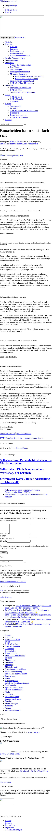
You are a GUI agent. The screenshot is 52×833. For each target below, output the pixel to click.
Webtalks (13, 108)
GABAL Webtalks (12, 646)
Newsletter (14, 101)
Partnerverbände (16, 53)
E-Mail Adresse (6, 538)
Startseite (8, 42)
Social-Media (10, 685)
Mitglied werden (11, 60)
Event (7, 642)
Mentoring (9, 665)
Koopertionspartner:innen (20, 56)
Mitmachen (9, 63)
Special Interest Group (14, 687)
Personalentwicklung (13, 671)
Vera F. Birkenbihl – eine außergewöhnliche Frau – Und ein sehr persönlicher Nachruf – (28, 606)
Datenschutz (10, 825)
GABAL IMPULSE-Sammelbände (24, 110)
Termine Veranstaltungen (15, 58)
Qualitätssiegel (16, 69)
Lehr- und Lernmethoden (15, 655)
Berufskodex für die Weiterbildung (34, 771)
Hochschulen (10, 651)
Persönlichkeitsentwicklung (11, 144)
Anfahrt (8, 821)
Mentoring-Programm (18, 74)
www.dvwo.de (34, 732)
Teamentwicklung (12, 697)
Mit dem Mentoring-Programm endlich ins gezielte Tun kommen (28, 616)
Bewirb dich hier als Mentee (26, 78)
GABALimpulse (16, 99)
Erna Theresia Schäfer (14, 610)
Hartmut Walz (15, 141)
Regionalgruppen (17, 51)
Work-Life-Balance (12, 710)
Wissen (8, 104)
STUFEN (9, 694)
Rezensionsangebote (18, 115)
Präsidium (14, 49)
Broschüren (14, 113)
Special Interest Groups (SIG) (22, 81)
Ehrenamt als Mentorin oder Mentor (29, 76)
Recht (7, 678)
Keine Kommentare (30, 144)
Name (2, 536)
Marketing (9, 662)
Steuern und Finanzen (13, 690)
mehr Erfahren (5, 597)
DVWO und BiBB (12, 639)
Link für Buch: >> (7, 433)
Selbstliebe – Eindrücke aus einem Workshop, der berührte (22, 471)
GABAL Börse (16, 90)
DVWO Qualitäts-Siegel (10, 754)
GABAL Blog (11, 10)
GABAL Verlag (11, 644)
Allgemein (9, 637)
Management (10, 660)
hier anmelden (5, 782)
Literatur (8, 658)
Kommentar (4, 533)
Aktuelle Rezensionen (19, 117)
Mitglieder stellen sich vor (20, 88)
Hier (2, 590)
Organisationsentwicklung (15, 669)
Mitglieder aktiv (11, 667)
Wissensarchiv (15, 106)
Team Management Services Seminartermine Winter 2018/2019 (22, 491)
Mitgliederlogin (11, 5)
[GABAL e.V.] (22, 25)
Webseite (3, 541)
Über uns (8, 44)
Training (8, 701)
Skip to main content (8, 1)
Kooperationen (11, 653)
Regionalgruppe (11, 681)
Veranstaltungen (11, 703)
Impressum (9, 827)
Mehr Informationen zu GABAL (13, 582)
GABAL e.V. (20, 37)
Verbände (9, 706)
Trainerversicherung (13, 699)
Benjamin (9, 624)
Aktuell (8, 635)
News (7, 94)
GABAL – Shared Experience (22, 83)
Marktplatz (9, 85)
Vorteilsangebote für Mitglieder (22, 92)
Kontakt (8, 12)
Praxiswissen (10, 676)
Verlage (8, 708)
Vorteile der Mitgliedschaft (20, 65)
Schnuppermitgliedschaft (20, 72)
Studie (7, 692)
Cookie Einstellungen (13, 830)
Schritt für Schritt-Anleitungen (17, 683)
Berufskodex (15, 67)
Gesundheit (9, 649)
